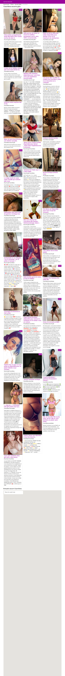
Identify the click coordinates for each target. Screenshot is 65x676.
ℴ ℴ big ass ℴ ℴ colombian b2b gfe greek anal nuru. (12, 406)
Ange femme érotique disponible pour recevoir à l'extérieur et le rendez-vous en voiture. (32, 319)
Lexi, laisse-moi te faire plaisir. (50, 251)
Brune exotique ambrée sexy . (50, 173)
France (12, 4)
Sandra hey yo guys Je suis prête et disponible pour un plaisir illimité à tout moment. (12, 367)
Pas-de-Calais (18, 4)
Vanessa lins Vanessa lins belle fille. (51, 278)
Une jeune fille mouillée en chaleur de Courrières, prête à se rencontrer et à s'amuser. (52, 80)
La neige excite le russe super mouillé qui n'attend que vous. (12, 179)
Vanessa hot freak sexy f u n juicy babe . (32, 170)
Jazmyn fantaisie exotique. (32, 379)
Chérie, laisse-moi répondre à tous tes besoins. (32, 436)
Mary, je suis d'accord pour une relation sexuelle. (12, 140)
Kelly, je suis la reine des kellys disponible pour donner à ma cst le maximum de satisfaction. (51, 35)
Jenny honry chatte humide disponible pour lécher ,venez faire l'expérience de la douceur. (32, 145)
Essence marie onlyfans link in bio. (13, 103)
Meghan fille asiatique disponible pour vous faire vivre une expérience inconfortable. (32, 76)
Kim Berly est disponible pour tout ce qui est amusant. (50, 210)
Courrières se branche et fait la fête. (12, 312)
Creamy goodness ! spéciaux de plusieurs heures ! (50, 378)
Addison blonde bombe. (50, 138)
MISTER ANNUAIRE (7, 1)
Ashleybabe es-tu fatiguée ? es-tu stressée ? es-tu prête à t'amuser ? (12, 259)
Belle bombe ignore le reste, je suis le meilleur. (32, 277)
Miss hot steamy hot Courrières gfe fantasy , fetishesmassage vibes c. (32, 221)
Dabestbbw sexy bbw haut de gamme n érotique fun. (12, 213)
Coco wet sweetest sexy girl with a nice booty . (12, 456)
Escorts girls (6, 4)
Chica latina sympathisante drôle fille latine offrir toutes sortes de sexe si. (13, 36)
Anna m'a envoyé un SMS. (51, 322)
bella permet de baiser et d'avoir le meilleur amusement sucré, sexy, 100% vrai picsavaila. (31, 35)
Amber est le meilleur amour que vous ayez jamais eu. (13, 68)
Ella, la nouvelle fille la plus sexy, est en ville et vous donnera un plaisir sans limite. (51, 419)
